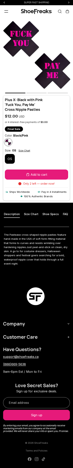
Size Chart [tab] (31, 214)
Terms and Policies (36, 450)
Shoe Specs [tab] (50, 214)
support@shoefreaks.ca (21, 357)
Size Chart (24, 150)
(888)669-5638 (14, 364)
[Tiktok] (43, 459)
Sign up (36, 415)
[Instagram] (36, 459)
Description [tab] (12, 214)
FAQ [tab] (65, 214)
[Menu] (6, 11)
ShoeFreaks (41, 442)
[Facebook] (29, 459)
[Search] (59, 11)
